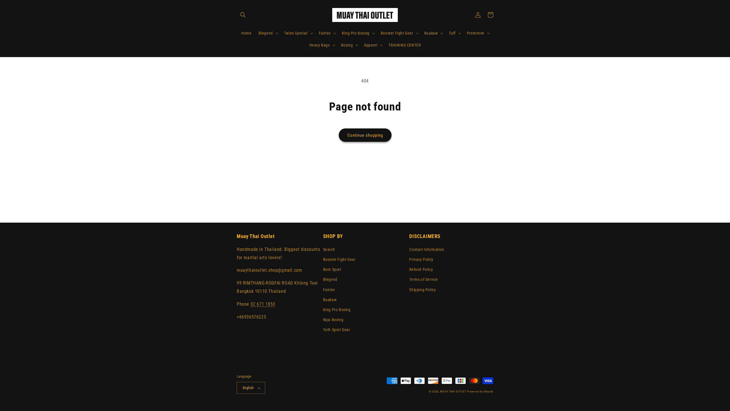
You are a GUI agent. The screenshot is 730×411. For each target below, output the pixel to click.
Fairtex (329, 289)
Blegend (330, 279)
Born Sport (332, 269)
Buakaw (330, 299)
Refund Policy (421, 269)
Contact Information (426, 249)
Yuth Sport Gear (336, 329)
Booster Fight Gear (339, 259)
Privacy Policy (421, 259)
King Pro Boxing (337, 309)
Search (329, 249)
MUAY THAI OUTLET (453, 391)
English (248, 388)
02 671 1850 (263, 304)
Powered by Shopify (480, 391)
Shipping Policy (422, 289)
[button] (243, 15)
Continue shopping (365, 135)
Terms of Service (423, 279)
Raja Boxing (333, 319)
